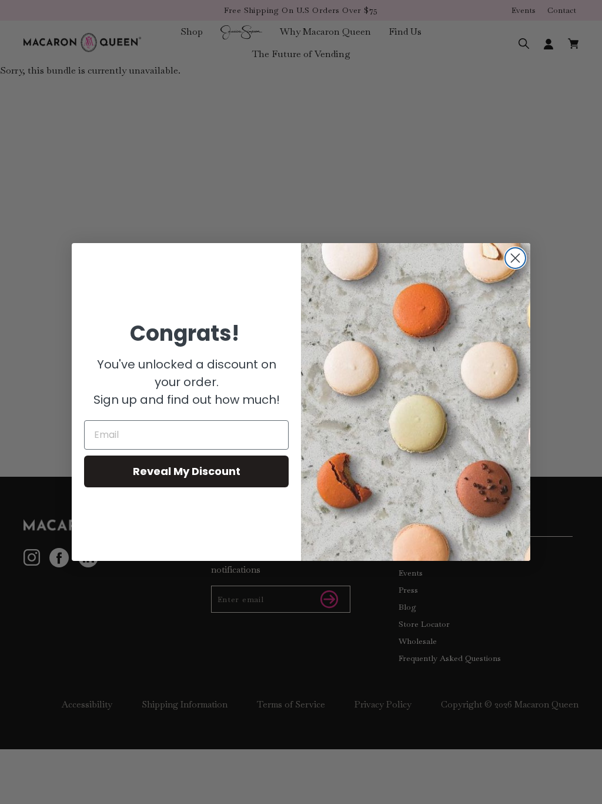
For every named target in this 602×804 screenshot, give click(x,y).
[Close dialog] (515, 258)
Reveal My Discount (186, 471)
